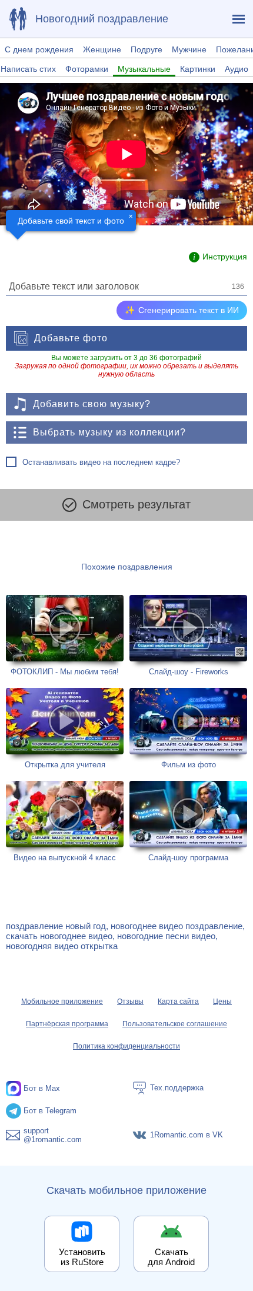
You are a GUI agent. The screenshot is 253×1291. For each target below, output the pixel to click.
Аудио (236, 69)
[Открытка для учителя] (65, 728)
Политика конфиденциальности (126, 1046)
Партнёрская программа (67, 1024)
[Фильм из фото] (188, 728)
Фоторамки (86, 69)
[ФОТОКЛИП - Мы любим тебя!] (65, 635)
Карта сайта (178, 1001)
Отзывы (130, 1001)
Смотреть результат (136, 504)
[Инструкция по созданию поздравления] (218, 257)
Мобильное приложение (62, 1001)
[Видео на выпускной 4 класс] (65, 821)
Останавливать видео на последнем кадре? (101, 462)
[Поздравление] (17, 19)
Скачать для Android (171, 1257)
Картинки (197, 69)
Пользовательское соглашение (174, 1024)
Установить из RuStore (82, 1257)
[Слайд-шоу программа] (188, 821)
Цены (222, 1001)
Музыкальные (144, 69)
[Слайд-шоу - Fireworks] (188, 635)
